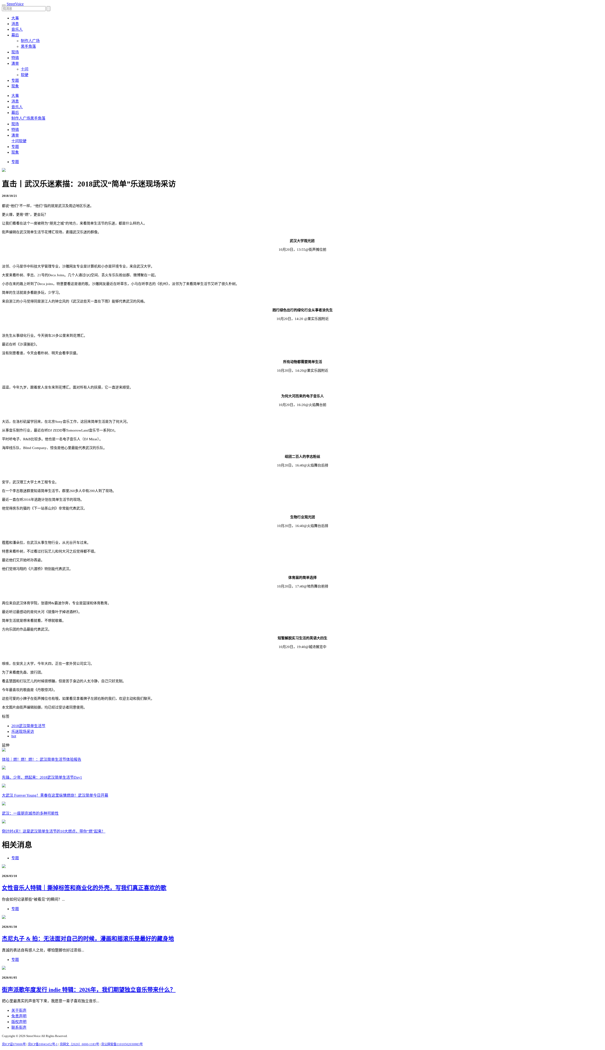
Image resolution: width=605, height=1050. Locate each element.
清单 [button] (15, 63)
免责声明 (18, 1016)
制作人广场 (30, 41)
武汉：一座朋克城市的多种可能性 (30, 813)
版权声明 (18, 1022)
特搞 (15, 58)
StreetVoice (15, 4)
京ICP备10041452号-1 (43, 1044)
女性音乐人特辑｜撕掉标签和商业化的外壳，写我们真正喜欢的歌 (84, 888)
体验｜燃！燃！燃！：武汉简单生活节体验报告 (41, 759)
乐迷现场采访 (22, 732)
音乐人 (17, 29)
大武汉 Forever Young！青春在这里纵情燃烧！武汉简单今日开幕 (55, 795)
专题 (15, 80)
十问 (24, 69)
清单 (15, 135)
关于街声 (18, 1010)
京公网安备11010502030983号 (122, 1044)
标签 (5, 716)
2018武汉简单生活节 (28, 726)
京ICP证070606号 (14, 1044)
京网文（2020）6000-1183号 (79, 1044)
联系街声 (18, 1027)
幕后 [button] (15, 35)
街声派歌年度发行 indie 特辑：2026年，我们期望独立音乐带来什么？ (89, 990)
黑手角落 (28, 46)
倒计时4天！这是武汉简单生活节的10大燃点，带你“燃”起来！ (53, 831)
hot (13, 736)
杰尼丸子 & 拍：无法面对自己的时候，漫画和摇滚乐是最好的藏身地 (88, 939)
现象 (15, 86)
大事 (15, 18)
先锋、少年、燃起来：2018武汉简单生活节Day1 (42, 777)
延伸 (5, 745)
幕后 (15, 113)
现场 (15, 52)
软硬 (24, 75)
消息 (15, 24)
